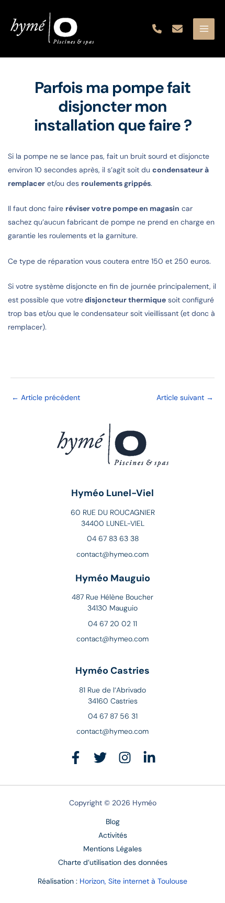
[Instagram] (124, 757)
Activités (112, 835)
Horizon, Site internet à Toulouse (133, 881)
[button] (157, 28)
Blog (113, 821)
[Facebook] (75, 757)
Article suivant (184, 397)
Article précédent (46, 397)
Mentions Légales (112, 848)
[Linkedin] (149, 757)
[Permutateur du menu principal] (204, 29)
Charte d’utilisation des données (112, 862)
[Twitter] (100, 757)
